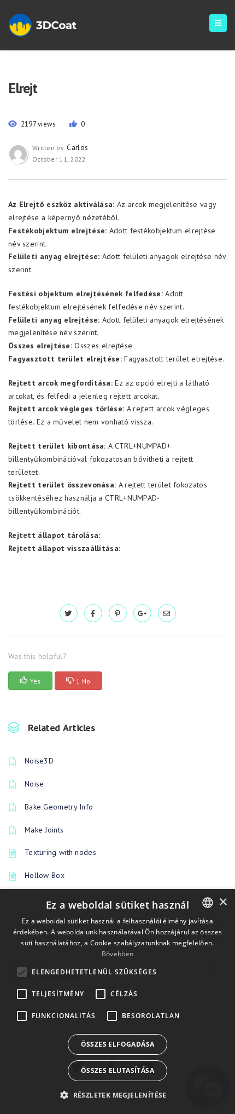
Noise (34, 784)
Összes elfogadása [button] (118, 1044)
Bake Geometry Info (59, 807)
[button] (117, 1095)
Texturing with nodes (60, 852)
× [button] (223, 902)
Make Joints (44, 830)
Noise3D (39, 761)
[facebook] (93, 613)
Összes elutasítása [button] (117, 1070)
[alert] (117, 1001)
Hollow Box (44, 875)
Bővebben (117, 953)
